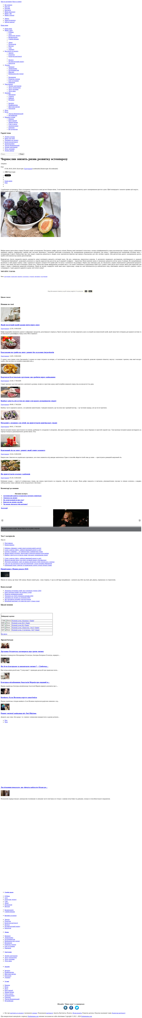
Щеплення (12, 94)
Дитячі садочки (10, 137)
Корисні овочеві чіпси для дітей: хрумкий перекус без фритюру (26, 560)
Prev (6, 720)
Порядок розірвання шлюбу (14, 594)
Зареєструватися (10, 20)
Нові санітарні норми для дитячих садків (18, 592)
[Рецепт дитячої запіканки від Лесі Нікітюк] (5, 709)
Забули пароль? (10, 22)
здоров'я (31, 276)
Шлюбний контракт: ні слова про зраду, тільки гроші (22, 601)
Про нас (7, 6)
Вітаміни (11, 100)
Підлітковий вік (14, 70)
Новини (11, 119)
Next (6, 722)
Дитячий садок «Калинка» (20, 620)
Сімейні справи (9, 892)
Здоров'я (11, 49)
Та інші (7, 981)
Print (6, 183)
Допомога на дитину (11, 140)
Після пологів (77, 1013)
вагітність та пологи (17, 1013)
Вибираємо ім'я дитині (16, 74)
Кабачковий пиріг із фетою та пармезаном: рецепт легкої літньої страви (28, 565)
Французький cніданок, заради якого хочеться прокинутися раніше (27, 553)
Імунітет (11, 103)
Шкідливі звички (14, 107)
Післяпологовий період (16, 61)
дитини (34, 1013)
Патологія (12, 108)
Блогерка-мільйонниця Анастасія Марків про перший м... (25, 682)
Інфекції (11, 98)
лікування (37, 276)
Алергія (11, 96)
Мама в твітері (9, 15)
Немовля (11, 67)
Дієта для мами (13, 89)
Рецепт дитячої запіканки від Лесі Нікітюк (18, 713)
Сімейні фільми (14, 39)
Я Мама (11, 32)
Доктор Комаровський (16, 113)
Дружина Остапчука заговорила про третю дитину (22, 651)
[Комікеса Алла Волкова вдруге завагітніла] (5, 693)
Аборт (11, 42)
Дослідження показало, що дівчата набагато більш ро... (24, 787)
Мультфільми (13, 115)
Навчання (12, 82)
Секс (10, 48)
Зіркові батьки (13, 122)
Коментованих (9, 545)
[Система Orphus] (71, 292)
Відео (6, 112)
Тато (10, 34)
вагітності (49, 1013)
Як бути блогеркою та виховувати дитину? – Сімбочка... (24, 666)
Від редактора (13, 129)
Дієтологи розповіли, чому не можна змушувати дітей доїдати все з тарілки (29, 562)
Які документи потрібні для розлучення (18, 599)
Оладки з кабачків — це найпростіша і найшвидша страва (24, 551)
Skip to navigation (6, 1)
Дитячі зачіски (9, 150)
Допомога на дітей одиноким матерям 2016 (19, 596)
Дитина (7, 65)
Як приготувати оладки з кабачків (15, 474)
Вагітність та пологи (11, 51)
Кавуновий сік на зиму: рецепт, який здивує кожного (23, 450)
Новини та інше (10, 117)
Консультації (13, 120)
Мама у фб (8, 13)
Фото (6, 110)
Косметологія (13, 37)
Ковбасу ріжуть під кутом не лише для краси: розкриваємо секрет (28, 401)
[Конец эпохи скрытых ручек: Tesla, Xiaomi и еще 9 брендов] (71, 518)
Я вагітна (12, 54)
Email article (8, 181)
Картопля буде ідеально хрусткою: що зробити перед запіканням (28, 377)
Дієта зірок (12, 91)
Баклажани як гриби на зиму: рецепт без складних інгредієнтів (27, 352)
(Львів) (31, 620)
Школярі (11, 72)
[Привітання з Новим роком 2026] (5, 576)
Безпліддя (12, 63)
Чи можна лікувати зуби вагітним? (15, 504)
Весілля (11, 46)
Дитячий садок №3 (18, 625)
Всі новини (8, 5)
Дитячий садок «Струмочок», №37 (23, 630)
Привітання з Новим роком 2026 (14, 569)
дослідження (43, 276)
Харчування (9, 84)
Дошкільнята (13, 68)
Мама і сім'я (8, 30)
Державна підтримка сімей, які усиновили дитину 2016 (23, 590)
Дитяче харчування (15, 86)
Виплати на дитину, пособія (12, 502)
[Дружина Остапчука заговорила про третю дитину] (5, 648)
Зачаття (11, 53)
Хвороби (8, 93)
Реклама (7, 8)
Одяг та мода (13, 124)
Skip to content (16, 1)
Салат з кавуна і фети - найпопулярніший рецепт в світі (23, 550)
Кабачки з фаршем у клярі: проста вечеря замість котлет (23, 548)
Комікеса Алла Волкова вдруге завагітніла (19, 697)
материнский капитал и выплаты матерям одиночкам (22, 496)
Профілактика (13, 105)
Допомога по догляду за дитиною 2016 (17, 597)
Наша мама (4, 25)
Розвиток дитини (14, 79)
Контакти (8, 10)
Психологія (12, 44)
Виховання (12, 77)
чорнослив (14, 276)
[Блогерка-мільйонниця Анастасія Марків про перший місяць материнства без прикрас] (5, 678)
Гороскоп (12, 127)
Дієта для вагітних (15, 87)
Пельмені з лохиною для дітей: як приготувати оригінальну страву (29, 423)
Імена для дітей (10, 138)
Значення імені (13, 126)
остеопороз (26, 276)
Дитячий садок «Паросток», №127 (23, 627)
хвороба (19, 276)
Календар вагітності (15, 56)
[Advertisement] (15, 755)
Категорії (4, 508)
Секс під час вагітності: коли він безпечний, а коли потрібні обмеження (28, 563)
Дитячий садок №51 (18, 623)
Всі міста (4, 634)
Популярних (9, 543)
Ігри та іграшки (14, 81)
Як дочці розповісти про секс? (13, 500)
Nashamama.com (33, 1016)
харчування (7, 276)
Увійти (7, 18)
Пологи (11, 60)
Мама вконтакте (10, 12)
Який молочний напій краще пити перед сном (20, 325)
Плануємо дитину (14, 35)
